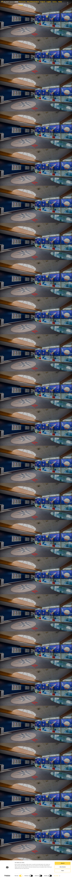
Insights (48, 2)
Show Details (56, 875)
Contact (21, 5)
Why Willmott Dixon (33, 2)
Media (60, 2)
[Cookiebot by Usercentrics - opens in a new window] (7, 876)
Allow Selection (63, 866)
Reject (62, 870)
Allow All (62, 863)
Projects (42, 2)
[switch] (31, 876)
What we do (22, 2)
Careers (54, 2)
